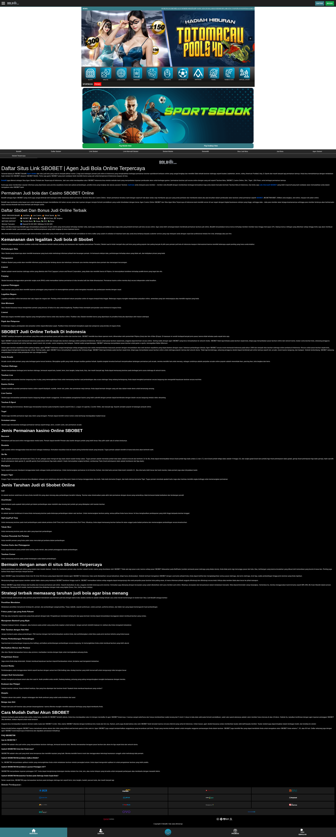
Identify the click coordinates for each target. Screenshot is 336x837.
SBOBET (259, 198)
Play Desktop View (211, 146)
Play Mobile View (125, 146)
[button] (85, 38)
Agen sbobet (31, 174)
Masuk (330, 3)
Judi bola (131, 185)
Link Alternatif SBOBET (268, 185)
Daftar (319, 3)
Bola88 (4, 180)
